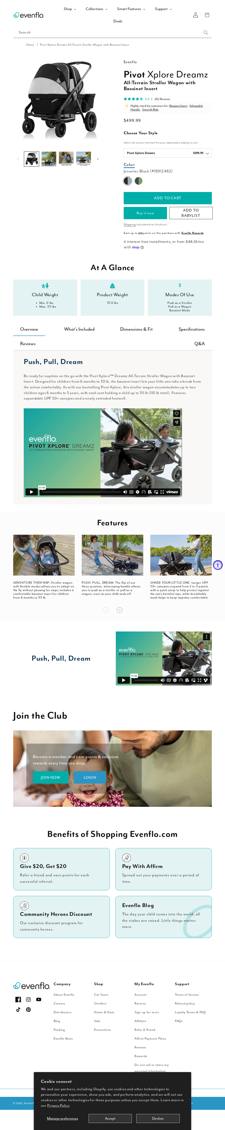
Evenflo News (63, 1039)
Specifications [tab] (192, 329)
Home (30, 45)
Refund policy (185, 1003)
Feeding (59, 1030)
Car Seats (101, 995)
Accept (110, 1118)
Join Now (51, 777)
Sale (97, 1021)
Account (140, 995)
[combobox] (112, 32)
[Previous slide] (105, 609)
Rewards (140, 1056)
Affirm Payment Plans (150, 1039)
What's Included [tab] (79, 329)
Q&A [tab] (199, 343)
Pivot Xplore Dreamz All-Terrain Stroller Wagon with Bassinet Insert (84, 45)
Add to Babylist (190, 213)
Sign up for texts (146, 1012)
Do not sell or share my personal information (151, 1068)
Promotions (102, 1030)
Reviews (140, 1047)
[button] (207, 15)
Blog (57, 1021)
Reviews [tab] (28, 343)
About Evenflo (64, 995)
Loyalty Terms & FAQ (190, 1012)
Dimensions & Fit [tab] (136, 329)
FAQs (179, 1021)
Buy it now (145, 213)
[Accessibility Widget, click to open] (218, 565)
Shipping (130, 224)
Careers (59, 1003)
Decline (158, 1118)
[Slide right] (98, 159)
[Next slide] (119, 609)
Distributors (63, 1012)
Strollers (100, 1003)
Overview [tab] (29, 329)
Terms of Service (187, 995)
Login (90, 777)
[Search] (206, 32)
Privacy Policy (58, 1105)
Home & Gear (104, 1012)
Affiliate (140, 1021)
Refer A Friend (144, 1030)
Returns (140, 1003)
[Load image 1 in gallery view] (31, 159)
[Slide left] (18, 159)
